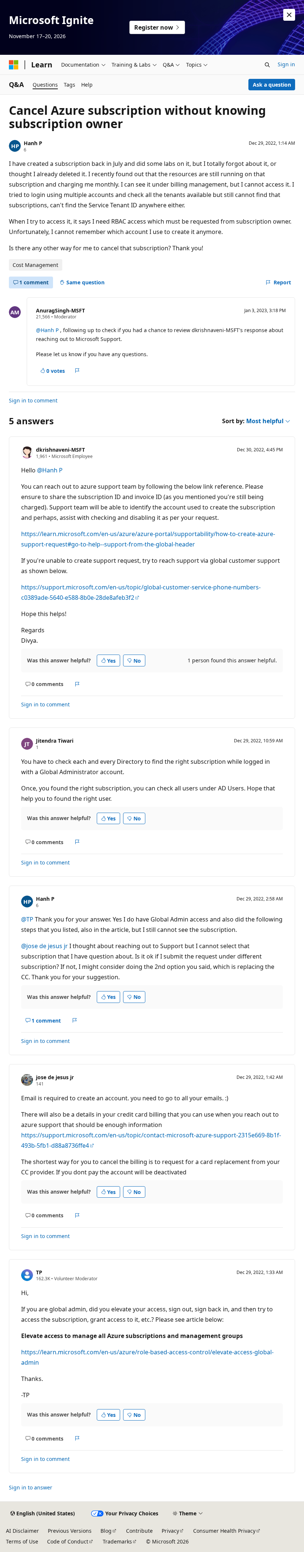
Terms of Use (22, 1541)
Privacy (170, 1530)
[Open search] (267, 64)
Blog (106, 1530)
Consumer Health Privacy (224, 1530)
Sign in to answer (30, 1487)
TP (39, 1272)
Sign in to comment (33, 400)
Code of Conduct (67, 1541)
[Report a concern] (77, 371)
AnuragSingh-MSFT (60, 310)
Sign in (286, 64)
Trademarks (117, 1541)
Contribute (139, 1530)
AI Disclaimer (22, 1530)
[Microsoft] (14, 65)
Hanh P (33, 143)
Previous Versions (70, 1530)
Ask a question (272, 84)
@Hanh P (48, 330)
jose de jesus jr (55, 1077)
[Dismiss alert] (289, 15)
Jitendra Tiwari (54, 740)
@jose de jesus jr (45, 946)
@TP (28, 919)
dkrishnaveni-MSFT (60, 449)
